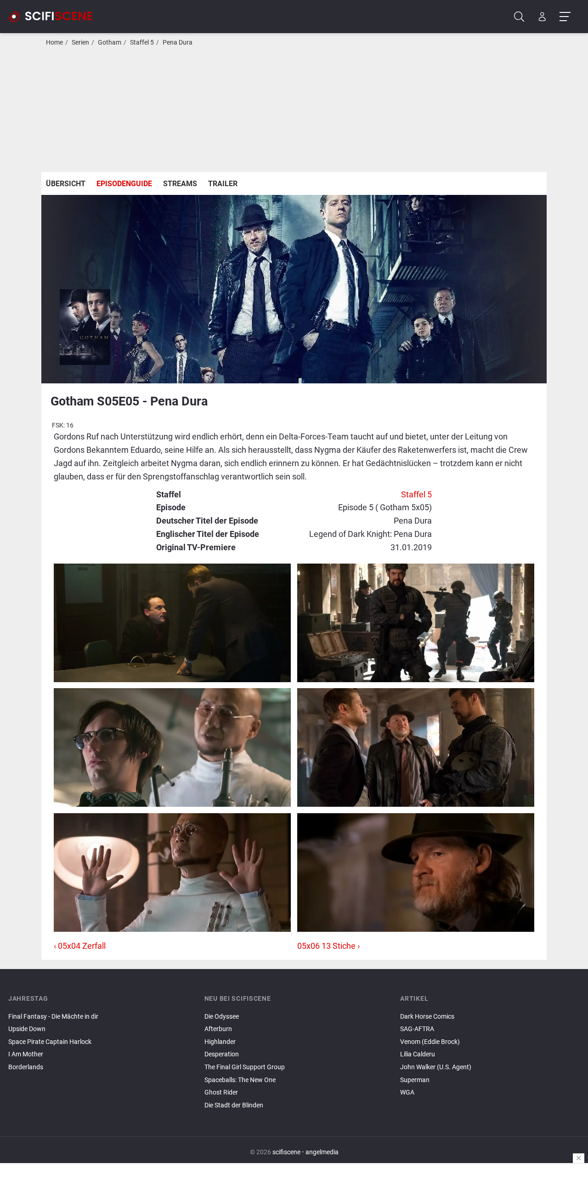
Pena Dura (177, 42)
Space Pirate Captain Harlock (49, 1042)
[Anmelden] (542, 16)
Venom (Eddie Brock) (430, 1042)
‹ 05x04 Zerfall (80, 946)
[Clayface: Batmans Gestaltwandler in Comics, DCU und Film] (490, 1100)
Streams (180, 183)
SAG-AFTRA (417, 1029)
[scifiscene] (54, 16)
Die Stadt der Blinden (233, 1105)
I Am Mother (25, 1054)
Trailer (222, 183)
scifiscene (286, 1152)
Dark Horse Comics (427, 1017)
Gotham (109, 42)
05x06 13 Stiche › (328, 946)
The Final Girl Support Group (244, 1067)
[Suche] (519, 16)
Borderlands (25, 1067)
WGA (407, 1092)
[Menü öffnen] (564, 16)
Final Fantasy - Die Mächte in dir (53, 1017)
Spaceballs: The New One (240, 1080)
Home (54, 42)
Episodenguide (124, 183)
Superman (415, 1080)
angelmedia (322, 1152)
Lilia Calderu (417, 1054)
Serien (80, 42)
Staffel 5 (142, 42)
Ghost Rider (221, 1092)
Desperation (221, 1054)
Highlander (220, 1042)
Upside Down (26, 1029)
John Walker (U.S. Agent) (435, 1067)
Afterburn (218, 1029)
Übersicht (65, 183)
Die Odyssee (221, 1017)
